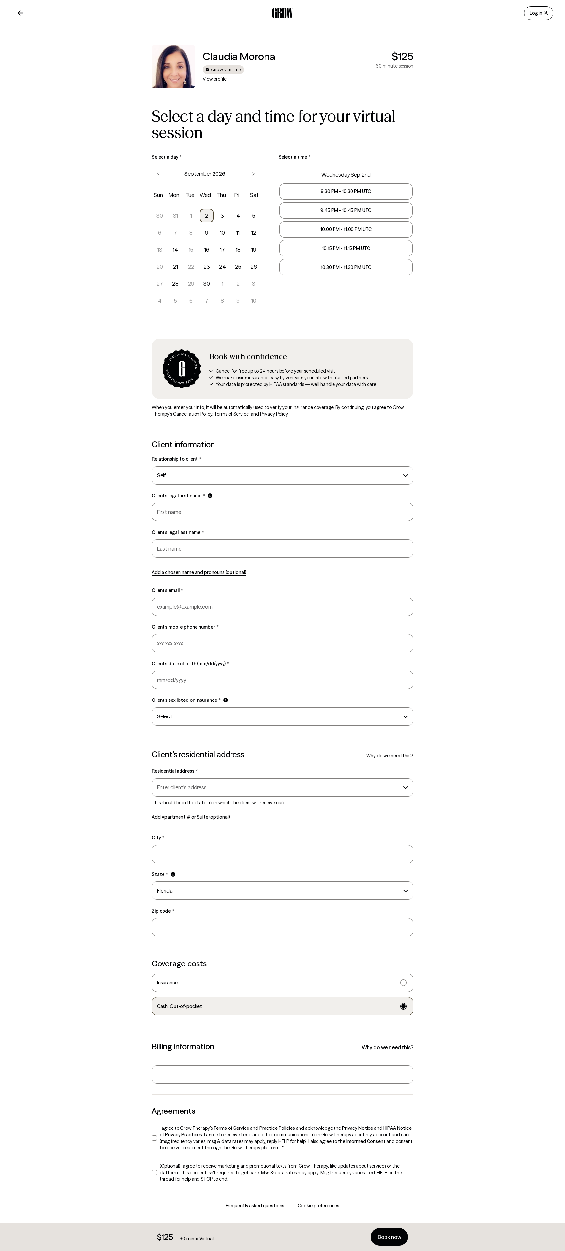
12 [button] (253, 232)
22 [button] (191, 266)
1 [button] (191, 215)
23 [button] (206, 266)
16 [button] (206, 249)
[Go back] (20, 13)
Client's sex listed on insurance (186, 700)
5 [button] (253, 215)
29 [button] (191, 283)
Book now (389, 1237)
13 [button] (159, 249)
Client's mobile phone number (185, 627)
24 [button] (222, 266)
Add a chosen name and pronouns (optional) (199, 572)
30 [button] (159, 215)
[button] (209, 495)
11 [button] (238, 232)
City (158, 838)
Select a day (167, 157)
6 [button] (159, 232)
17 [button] (222, 249)
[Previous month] (158, 174)
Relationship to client (176, 459)
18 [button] (238, 249)
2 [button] (206, 215)
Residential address (175, 771)
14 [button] (175, 249)
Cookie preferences (318, 1206)
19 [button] (253, 249)
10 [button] (222, 232)
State (160, 874)
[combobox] (282, 475)
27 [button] (159, 283)
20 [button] (159, 266)
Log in (536, 13)
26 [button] (253, 266)
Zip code (163, 911)
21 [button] (175, 266)
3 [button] (222, 215)
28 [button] (175, 283)
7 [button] (175, 232)
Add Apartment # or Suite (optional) (191, 817)
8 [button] (191, 232)
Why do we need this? (389, 756)
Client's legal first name (178, 496)
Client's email (167, 590)
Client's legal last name (178, 532)
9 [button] (206, 232)
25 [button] (238, 266)
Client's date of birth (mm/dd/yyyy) (190, 664)
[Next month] (253, 174)
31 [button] (175, 215)
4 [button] (238, 215)
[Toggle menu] (404, 787)
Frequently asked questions (255, 1206)
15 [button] (191, 249)
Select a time (295, 157)
